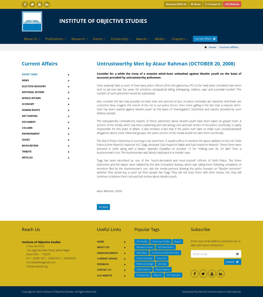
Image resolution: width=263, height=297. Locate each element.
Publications (54, 39)
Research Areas (145, 247)
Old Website (104, 275)
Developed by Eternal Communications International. (211, 291)
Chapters (178, 39)
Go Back (103, 207)
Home (100, 241)
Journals (162, 263)
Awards (141, 39)
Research (78, 39)
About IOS (103, 247)
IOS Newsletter (166, 247)
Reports (158, 275)
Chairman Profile (161, 241)
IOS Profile (142, 241)
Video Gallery (144, 269)
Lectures (161, 258)
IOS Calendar (173, 275)
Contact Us (104, 269)
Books (177, 241)
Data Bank (142, 252)
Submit (230, 262)
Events (98, 39)
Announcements (107, 253)
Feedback (103, 264)
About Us (30, 39)
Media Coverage (145, 263)
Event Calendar (144, 258)
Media (159, 39)
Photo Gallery (162, 269)
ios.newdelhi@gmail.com (40, 262)
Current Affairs (203, 38)
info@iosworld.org (37, 266)
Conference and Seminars (165, 252)
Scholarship (119, 39)
